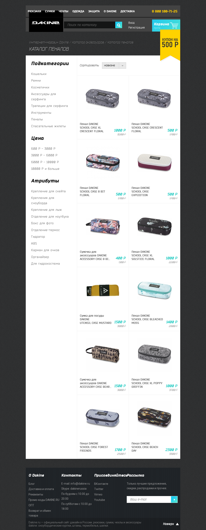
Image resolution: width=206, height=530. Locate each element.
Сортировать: (89, 65)
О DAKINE (110, 11)
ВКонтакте (101, 483)
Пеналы (37, 119)
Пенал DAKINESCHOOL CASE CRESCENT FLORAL (147, 127)
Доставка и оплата (41, 489)
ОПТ (31, 505)
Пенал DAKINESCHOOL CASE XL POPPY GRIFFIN (147, 383)
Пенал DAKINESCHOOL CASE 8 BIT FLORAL (92, 191)
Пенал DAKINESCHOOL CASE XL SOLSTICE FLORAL (143, 255)
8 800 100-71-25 (164, 11)
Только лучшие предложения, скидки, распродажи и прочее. (147, 486)
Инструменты (41, 113)
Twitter (98, 489)
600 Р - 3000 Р (43, 149)
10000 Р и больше (45, 169)
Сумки (50, 11)
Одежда (78, 11)
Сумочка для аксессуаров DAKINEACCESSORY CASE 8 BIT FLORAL (95, 257)
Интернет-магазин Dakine (48, 42)
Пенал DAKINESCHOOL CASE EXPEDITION (141, 191)
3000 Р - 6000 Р (44, 155)
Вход (131, 23)
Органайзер (40, 257)
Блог (32, 483)
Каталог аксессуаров (88, 42)
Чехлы (63, 11)
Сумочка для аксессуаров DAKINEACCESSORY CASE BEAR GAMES (95, 385)
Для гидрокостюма (45, 264)
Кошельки (38, 74)
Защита (94, 11)
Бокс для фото (42, 223)
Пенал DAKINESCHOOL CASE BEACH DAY (145, 447)
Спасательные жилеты (48, 126)
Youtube (99, 499)
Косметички (40, 87)
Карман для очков (45, 250)
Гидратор (38, 237)
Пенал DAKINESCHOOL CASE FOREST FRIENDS (94, 447)
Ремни (36, 81)
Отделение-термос (45, 230)
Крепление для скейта (48, 191)
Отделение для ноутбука (50, 217)
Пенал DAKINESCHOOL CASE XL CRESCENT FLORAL (92, 127)
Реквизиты (36, 494)
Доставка (128, 11)
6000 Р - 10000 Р (45, 162)
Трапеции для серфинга (49, 106)
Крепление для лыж (46, 210)
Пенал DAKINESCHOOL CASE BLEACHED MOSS (147, 319)
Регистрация (136, 27)
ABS (34, 244)
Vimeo (98, 494)
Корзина (161, 25)
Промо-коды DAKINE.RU (44, 499)
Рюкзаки (34, 11)
